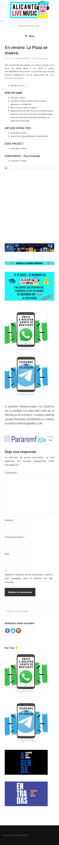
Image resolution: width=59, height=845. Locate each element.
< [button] (8, 247)
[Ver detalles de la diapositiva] (29, 247)
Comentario (11, 472)
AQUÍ (22, 85)
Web (7, 553)
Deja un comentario (40, 58)
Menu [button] (32, 35)
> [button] (51, 247)
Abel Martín (18, 78)
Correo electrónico (15, 537)
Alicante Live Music (29, 9)
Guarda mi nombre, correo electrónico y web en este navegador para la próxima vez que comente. (29, 578)
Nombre (9, 520)
